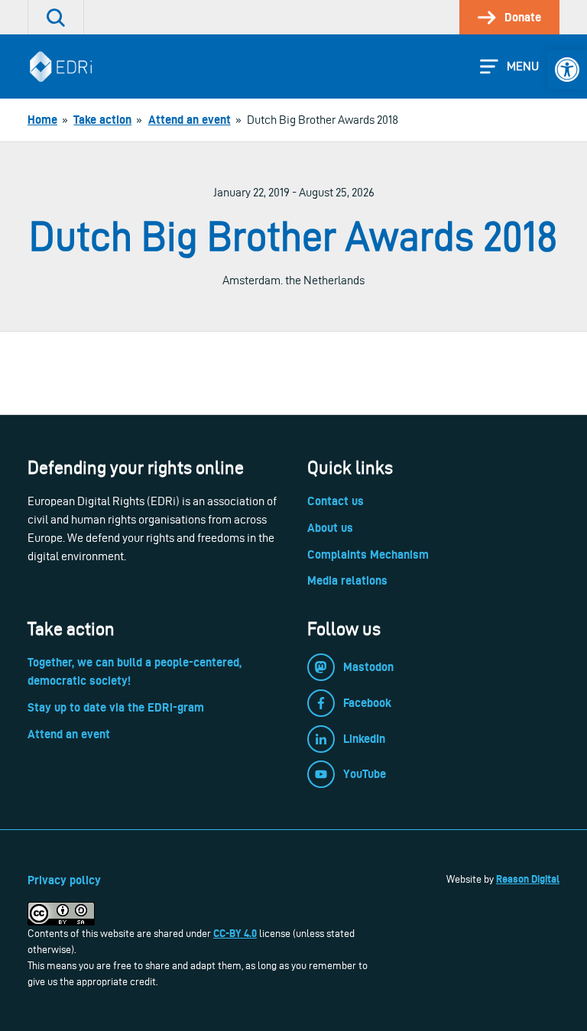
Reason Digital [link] (527, 879)
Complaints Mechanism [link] (368, 554)
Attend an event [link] (69, 734)
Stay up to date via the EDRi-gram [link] (116, 707)
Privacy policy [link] (64, 880)
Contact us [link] (335, 500)
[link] (567, 69)
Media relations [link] (347, 580)
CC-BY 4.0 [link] (235, 933)
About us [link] (330, 527)
